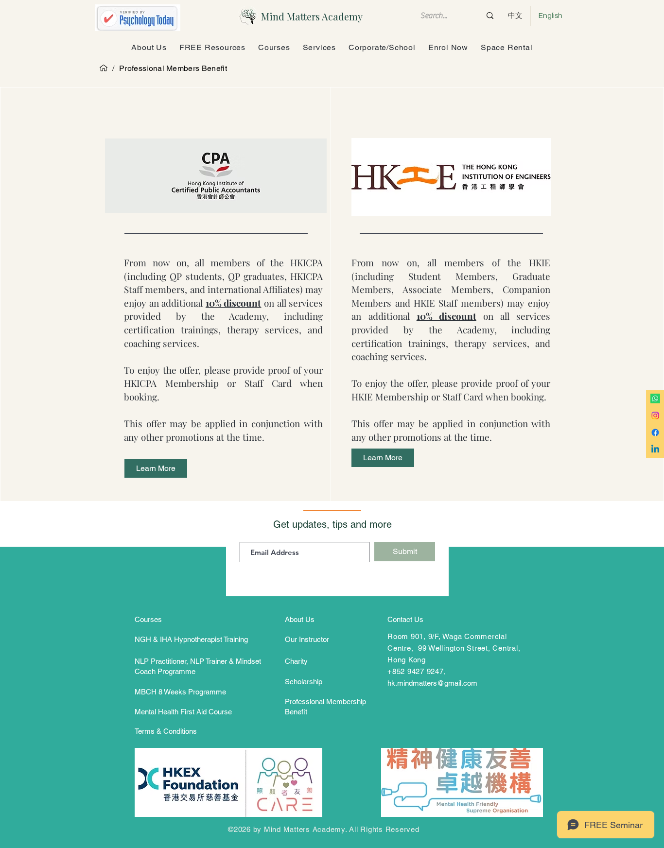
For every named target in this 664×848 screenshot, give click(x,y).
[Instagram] (655, 415)
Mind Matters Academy (312, 16)
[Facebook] (655, 432)
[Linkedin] (655, 449)
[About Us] (103, 68)
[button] (448, 47)
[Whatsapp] (655, 398)
